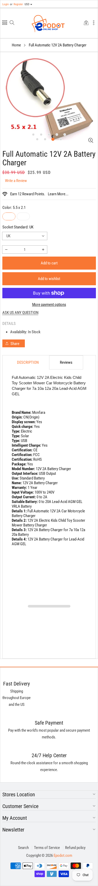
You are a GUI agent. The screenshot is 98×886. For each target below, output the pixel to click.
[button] (4, 23)
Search (23, 847)
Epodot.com (63, 855)
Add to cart (49, 263)
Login (5, 4)
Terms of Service (47, 847)
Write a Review (16, 180)
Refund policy (75, 847)
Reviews (66, 362)
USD (27, 4)
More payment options (49, 304)
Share (14, 343)
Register (16, 4)
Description (28, 362)
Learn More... (58, 194)
